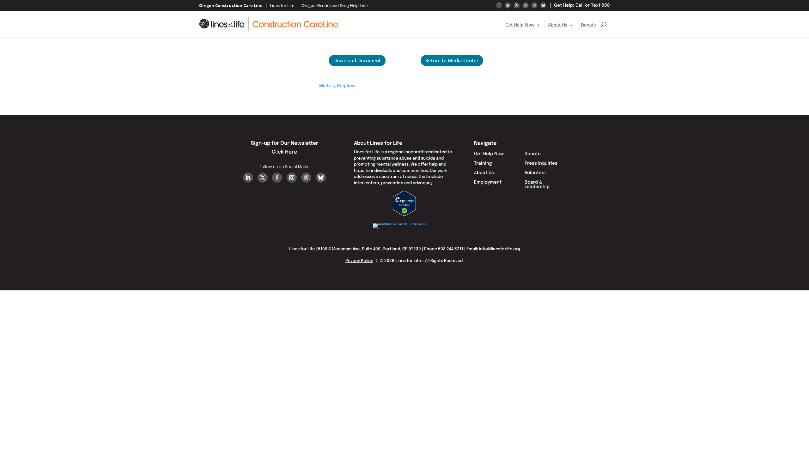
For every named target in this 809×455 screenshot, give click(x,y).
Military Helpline (337, 86)
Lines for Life (282, 5)
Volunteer (535, 173)
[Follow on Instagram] (525, 5)
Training (483, 163)
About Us (557, 25)
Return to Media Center (451, 60)
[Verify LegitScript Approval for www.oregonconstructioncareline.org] (404, 214)
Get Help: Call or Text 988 (582, 5)
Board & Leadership (537, 184)
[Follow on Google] (534, 5)
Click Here (284, 152)
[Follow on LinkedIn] (508, 5)
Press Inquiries (541, 163)
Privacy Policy (359, 261)
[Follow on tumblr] (543, 5)
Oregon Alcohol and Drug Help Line (334, 5)
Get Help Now (519, 25)
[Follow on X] (517, 5)
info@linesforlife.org (499, 249)
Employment (488, 182)
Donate (588, 25)
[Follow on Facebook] (499, 5)
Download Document (357, 60)
